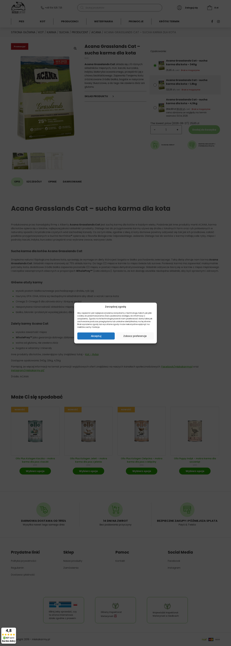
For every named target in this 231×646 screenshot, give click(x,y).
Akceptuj (96, 336)
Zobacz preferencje (135, 336)
